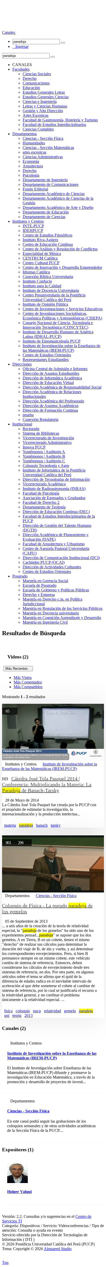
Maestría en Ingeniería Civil (45, 622)
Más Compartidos (28, 687)
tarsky (55, 825)
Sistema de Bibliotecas (41, 433)
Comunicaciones (36, 83)
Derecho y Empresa (39, 594)
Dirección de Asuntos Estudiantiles (51, 373)
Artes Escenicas (35, 115)
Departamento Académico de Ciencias (54, 193)
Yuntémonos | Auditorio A (44, 452)
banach (42, 825)
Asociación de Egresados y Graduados (54, 498)
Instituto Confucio (37, 281)
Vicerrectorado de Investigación (48, 438)
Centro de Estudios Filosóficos (47, 235)
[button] (9, 32)
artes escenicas (34, 152)
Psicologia (31, 175)
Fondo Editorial (35, 189)
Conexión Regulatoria (40, 419)
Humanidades (34, 143)
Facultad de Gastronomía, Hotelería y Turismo (60, 120)
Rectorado (31, 429)
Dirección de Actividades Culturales (52, 567)
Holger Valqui (19, 1191)
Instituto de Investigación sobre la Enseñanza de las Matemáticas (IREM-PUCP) (61, 348)
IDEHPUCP (33, 230)
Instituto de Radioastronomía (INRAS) (54, 488)
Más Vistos (23, 677)
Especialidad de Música (42, 253)
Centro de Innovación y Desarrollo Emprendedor (62, 267)
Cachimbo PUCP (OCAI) (44, 562)
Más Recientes (18, 668)
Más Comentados (28, 682)
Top (5, 1262)
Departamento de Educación (46, 212)
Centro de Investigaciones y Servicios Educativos (63, 309)
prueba (28, 415)
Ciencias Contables (38, 129)
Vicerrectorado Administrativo (47, 442)
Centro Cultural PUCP (41, 263)
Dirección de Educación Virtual (48, 382)
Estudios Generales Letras (44, 92)
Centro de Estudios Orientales (47, 355)
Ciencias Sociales (37, 74)
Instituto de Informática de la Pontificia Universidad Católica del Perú (54, 472)
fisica (8, 1011)
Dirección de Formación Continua (50, 410)
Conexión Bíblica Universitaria (48, 276)
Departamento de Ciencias (44, 217)
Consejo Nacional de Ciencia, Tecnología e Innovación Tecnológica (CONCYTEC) (58, 325)
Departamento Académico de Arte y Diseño (58, 207)
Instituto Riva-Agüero (40, 240)
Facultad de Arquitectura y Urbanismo (54, 544)
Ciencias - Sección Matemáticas (48, 147)
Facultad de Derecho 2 (41, 502)
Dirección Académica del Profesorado (53, 401)
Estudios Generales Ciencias (46, 97)
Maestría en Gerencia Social (45, 581)
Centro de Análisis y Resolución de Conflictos (60, 249)
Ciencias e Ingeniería (40, 101)
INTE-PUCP (33, 226)
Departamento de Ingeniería (45, 180)
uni (6, 1015)
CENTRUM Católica (40, 258)
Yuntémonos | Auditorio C (44, 461)
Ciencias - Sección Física (43, 138)
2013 (28, 1015)
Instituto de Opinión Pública (45, 304)
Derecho (30, 78)
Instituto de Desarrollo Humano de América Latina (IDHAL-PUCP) (58, 334)
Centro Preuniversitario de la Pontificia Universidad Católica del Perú (54, 297)
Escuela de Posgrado (39, 585)
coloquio (23, 1011)
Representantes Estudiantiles (46, 359)
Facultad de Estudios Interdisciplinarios (54, 124)
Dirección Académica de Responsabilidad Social (62, 387)
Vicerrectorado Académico (44, 484)
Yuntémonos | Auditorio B (44, 456)
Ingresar (20, 46)
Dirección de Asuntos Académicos (50, 405)
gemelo (70, 1011)
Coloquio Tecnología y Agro (46, 465)
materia (10, 825)
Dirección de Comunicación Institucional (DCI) (61, 558)
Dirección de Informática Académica (52, 378)
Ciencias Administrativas (43, 157)
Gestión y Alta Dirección (43, 111)
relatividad (52, 1011)
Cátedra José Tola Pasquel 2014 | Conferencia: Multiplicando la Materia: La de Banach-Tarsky (46, 784)
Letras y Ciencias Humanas (45, 106)
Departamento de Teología (44, 507)
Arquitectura (33, 166)
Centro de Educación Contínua (48, 244)
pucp (37, 1011)
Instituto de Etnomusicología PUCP (52, 341)
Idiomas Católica (36, 272)
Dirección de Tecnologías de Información (56, 479)
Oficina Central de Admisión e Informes (55, 369)
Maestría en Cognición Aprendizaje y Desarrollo (62, 617)
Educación (31, 88)
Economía (31, 161)
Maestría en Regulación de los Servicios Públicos (62, 608)
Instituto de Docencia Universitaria (51, 290)
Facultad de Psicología (41, 493)
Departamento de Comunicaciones (50, 184)
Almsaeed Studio (58, 1249)
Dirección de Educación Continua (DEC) (56, 511)
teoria (16, 1015)
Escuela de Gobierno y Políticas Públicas (56, 590)
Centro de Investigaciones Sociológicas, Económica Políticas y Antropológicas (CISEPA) (62, 315)
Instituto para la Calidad (42, 286)
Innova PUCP (34, 447)
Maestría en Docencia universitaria (51, 613)
